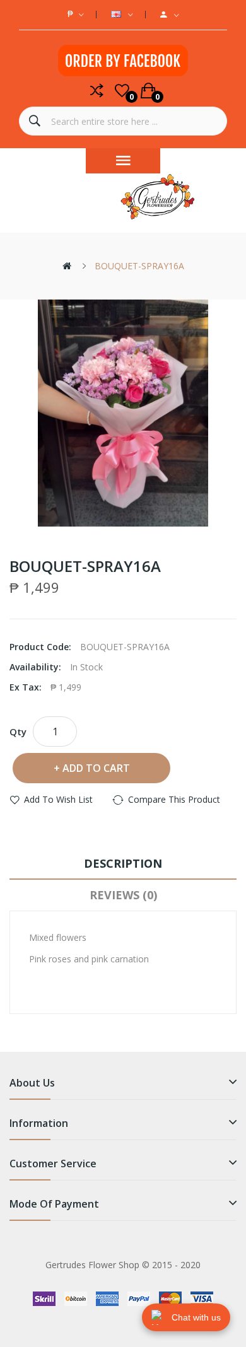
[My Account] (169, 15)
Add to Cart (96, 768)
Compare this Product (174, 799)
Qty (17, 731)
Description (123, 863)
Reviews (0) (123, 894)
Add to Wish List (58, 799)
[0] (122, 90)
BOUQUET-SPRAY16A (139, 266)
